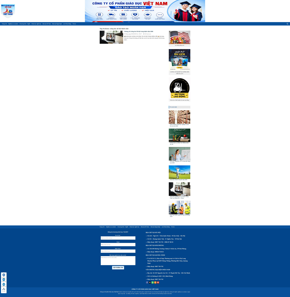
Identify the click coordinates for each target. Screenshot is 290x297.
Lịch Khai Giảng (67, 23)
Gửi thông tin (118, 267)
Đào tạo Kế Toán (47, 23)
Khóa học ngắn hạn (36, 23)
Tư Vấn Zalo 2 (4, 286)
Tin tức (74, 23)
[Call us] (152, 282)
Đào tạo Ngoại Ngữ (57, 23)
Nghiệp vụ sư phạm (13, 23)
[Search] (287, 23)
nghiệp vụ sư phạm (182, 291)
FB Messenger (4, 276)
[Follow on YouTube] (158, 282)
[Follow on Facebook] (147, 282)
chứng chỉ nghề (173, 291)
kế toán (133, 293)
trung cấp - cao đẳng (125, 293)
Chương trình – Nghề (25, 23)
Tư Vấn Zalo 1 (4, 281)
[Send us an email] (150, 282)
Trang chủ (4, 23)
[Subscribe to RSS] (155, 282)
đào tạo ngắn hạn (164, 291)
